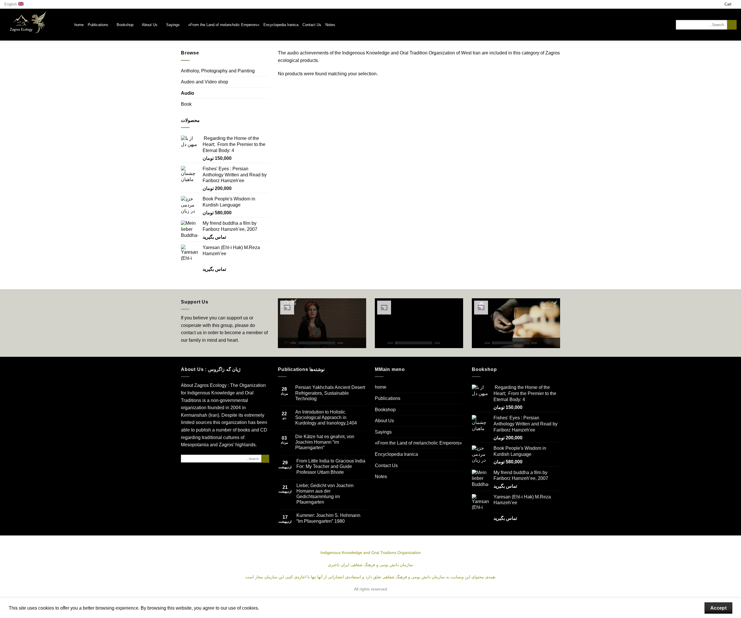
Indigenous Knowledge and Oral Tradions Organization (370, 552)
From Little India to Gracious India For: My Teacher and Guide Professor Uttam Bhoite (330, 466)
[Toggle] (267, 104)
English (10, 4)
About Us (149, 25)
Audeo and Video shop (204, 81)
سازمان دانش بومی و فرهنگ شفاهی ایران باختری (370, 564)
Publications (98, 25)
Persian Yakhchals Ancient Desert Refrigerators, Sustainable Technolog (330, 393)
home (79, 25)
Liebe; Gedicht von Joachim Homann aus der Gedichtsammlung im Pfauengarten (324, 494)
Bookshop (125, 25)
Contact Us (311, 25)
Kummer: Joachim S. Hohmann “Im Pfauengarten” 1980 (328, 518)
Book (186, 104)
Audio (187, 93)
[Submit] (732, 25)
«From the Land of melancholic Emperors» (223, 25)
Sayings (173, 25)
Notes (330, 25)
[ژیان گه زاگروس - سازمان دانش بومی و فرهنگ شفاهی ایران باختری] (35, 25)
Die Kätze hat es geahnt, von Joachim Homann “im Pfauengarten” (324, 442)
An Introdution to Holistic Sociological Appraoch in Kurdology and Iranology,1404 (326, 417)
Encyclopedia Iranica (280, 25)
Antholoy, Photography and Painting (218, 70)
